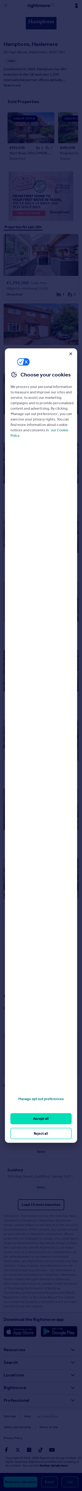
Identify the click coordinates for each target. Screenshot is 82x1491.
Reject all (41, 1133)
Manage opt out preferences (41, 1099)
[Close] (71, 354)
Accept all (41, 1118)
